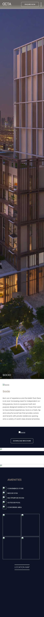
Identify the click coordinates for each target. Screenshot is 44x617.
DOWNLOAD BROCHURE (22, 441)
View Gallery (22, 460)
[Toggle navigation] (41, 4)
